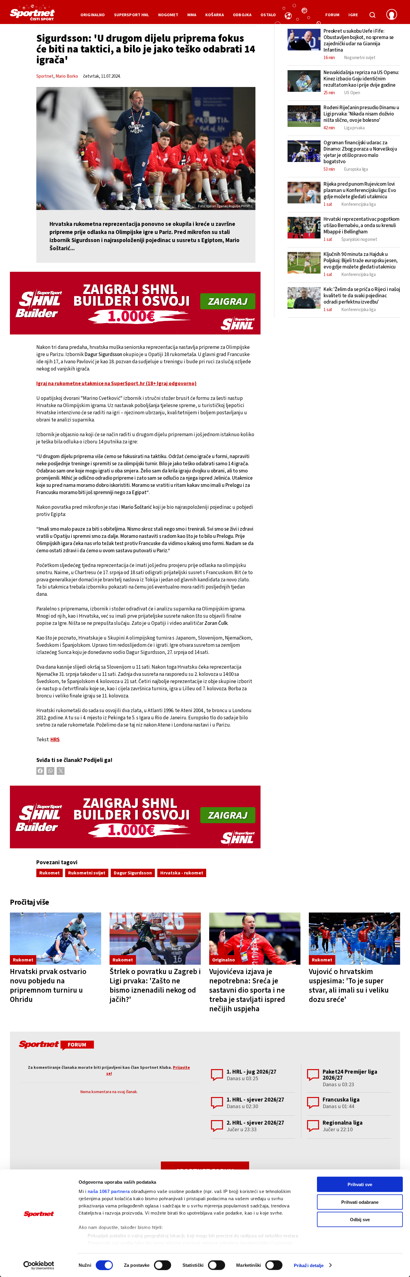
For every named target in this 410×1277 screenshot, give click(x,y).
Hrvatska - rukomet (181, 873)
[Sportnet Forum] (55, 1047)
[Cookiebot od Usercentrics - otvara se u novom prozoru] (39, 1265)
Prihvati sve (360, 1184)
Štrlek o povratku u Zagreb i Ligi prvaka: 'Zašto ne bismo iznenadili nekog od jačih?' (155, 985)
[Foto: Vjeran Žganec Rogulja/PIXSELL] (145, 148)
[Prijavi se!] (391, 15)
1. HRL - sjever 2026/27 (255, 1100)
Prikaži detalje (309, 1265)
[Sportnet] (32, 14)
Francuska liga (341, 1100)
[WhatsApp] (50, 771)
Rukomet (49, 873)
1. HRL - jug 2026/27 (251, 1072)
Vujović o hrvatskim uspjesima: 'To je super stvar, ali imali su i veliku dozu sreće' (349, 985)
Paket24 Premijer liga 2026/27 (350, 1075)
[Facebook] (40, 771)
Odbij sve (360, 1219)
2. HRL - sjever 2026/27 (255, 1123)
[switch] (162, 1265)
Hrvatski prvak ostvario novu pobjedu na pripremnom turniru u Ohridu (48, 985)
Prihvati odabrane (359, 1201)
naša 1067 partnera (109, 1191)
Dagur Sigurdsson (133, 873)
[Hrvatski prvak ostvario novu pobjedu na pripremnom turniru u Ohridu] (55, 939)
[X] (61, 771)
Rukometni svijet (86, 873)
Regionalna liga (343, 1123)
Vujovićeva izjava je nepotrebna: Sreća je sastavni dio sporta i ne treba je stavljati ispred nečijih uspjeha (247, 990)
